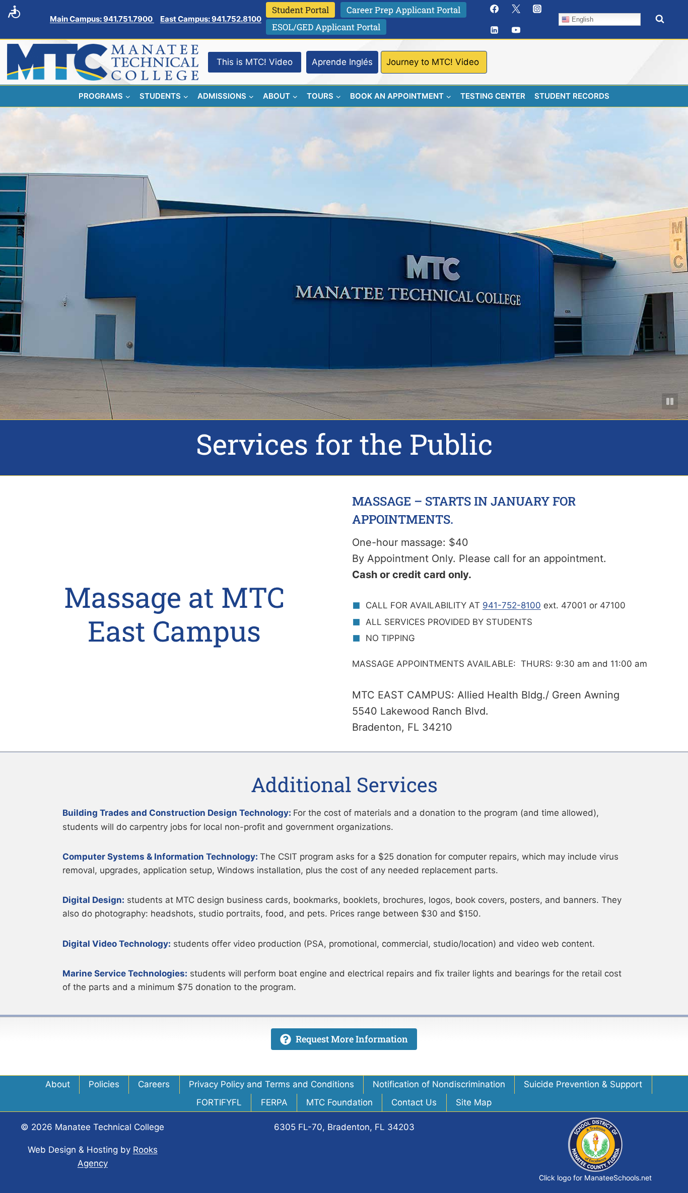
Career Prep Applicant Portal (403, 10)
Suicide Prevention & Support (583, 1084)
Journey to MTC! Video (432, 62)
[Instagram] (537, 8)
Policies (104, 1084)
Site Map (474, 1102)
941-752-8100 (512, 605)
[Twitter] (515, 8)
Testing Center (492, 96)
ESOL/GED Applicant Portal (326, 27)
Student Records (571, 96)
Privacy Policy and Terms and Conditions (271, 1084)
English (581, 19)
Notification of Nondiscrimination (439, 1084)
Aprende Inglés (342, 62)
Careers (154, 1084)
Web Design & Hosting (73, 1150)
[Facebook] (494, 8)
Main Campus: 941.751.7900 (102, 19)
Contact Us (414, 1102)
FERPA (274, 1102)
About (57, 1084)
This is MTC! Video (255, 62)
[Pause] (670, 401)
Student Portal (300, 10)
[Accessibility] (14, 12)
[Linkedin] (494, 30)
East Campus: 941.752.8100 (210, 19)
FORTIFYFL (219, 1102)
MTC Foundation (339, 1102)
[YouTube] (515, 30)
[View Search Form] (660, 19)
